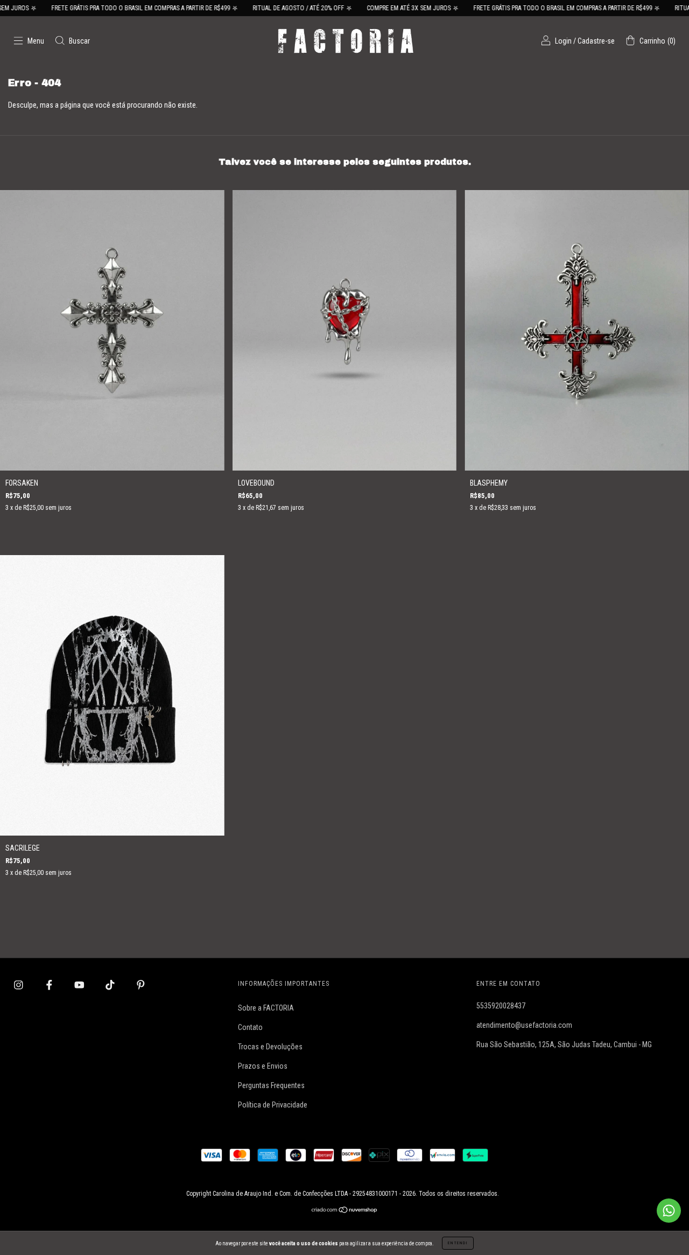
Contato (250, 1027)
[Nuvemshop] (344, 1210)
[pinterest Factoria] (140, 984)
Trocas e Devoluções (270, 1046)
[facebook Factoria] (50, 984)
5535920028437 (500, 1005)
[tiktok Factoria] (111, 984)
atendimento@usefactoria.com (524, 1025)
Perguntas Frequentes (271, 1085)
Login (563, 41)
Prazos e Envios (262, 1066)
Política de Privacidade (272, 1104)
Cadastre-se (596, 41)
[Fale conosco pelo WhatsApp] (669, 1210)
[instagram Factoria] (19, 984)
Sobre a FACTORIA (266, 1008)
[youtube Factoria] (80, 984)
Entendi (458, 1242)
